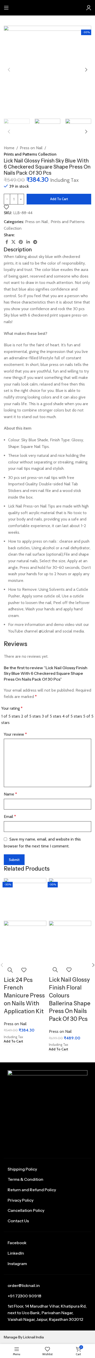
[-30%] (25, 899)
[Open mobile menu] (6, 8)
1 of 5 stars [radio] (10, 716)
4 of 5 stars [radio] (72, 716)
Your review (15, 734)
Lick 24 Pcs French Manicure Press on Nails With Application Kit (24, 996)
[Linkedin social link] (28, 242)
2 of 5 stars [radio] (31, 716)
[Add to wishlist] (6, 207)
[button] (13, 1041)
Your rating (12, 708)
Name (10, 794)
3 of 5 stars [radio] (51, 716)
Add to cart (59, 199)
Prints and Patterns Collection (30, 154)
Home (9, 147)
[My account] (89, 8)
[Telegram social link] (35, 242)
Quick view (10, 970)
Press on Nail (31, 147)
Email (10, 816)
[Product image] (25, 941)
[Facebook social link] (7, 242)
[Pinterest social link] (21, 242)
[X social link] (13, 242)
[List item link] (47, 1169)
